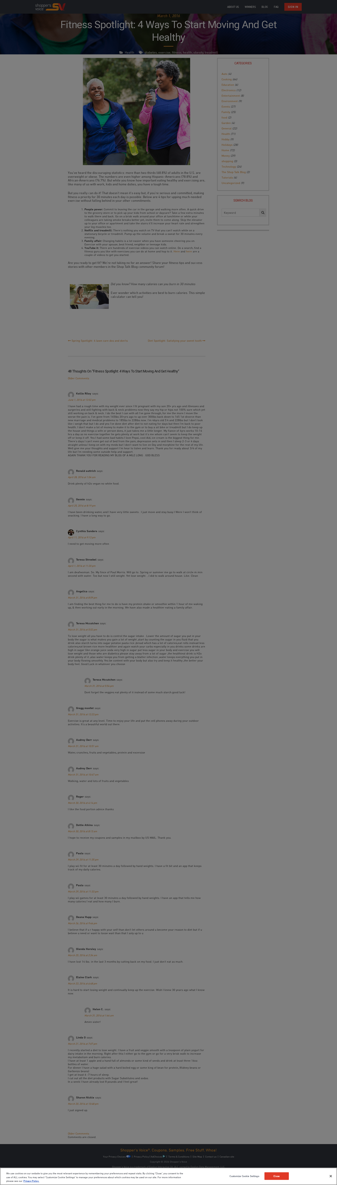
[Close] (330, 1176)
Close (276, 1175)
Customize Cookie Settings (244, 1175)
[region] (168, 1176)
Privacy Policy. (31, 1180)
